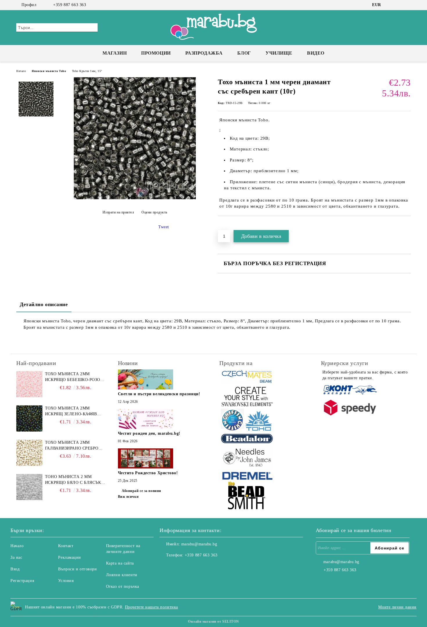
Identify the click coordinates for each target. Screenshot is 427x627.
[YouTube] (407, 5)
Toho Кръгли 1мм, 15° (87, 71)
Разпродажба (204, 53)
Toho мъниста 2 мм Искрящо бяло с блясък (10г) (73, 480)
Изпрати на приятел (118, 212)
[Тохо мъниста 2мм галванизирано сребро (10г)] (29, 453)
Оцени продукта (154, 212)
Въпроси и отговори (77, 569)
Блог (244, 53)
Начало (21, 71)
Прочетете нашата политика (151, 607)
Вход (14, 569)
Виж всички (128, 497)
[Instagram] (399, 5)
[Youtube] (189, 567)
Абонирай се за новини (141, 491)
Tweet (163, 227)
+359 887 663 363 (69, 5)
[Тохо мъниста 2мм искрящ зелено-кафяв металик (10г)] (29, 418)
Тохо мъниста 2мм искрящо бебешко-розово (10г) (75, 377)
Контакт (65, 546)
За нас (16, 557)
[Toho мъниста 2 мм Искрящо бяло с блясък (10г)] (29, 487)
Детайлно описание (44, 304)
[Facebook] (390, 5)
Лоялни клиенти (121, 575)
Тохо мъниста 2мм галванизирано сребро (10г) (71, 445)
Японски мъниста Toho (49, 71)
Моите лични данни (397, 607)
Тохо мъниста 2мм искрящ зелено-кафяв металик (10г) (71, 411)
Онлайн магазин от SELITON (213, 621)
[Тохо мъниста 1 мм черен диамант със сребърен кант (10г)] (135, 198)
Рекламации (69, 557)
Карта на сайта (120, 563)
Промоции (156, 53)
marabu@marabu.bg (199, 544)
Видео (315, 53)
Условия (65, 581)
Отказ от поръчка (122, 586)
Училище (279, 53)
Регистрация (22, 581)
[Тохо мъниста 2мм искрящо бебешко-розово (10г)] (29, 384)
